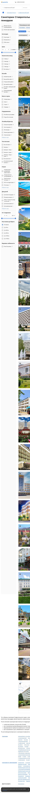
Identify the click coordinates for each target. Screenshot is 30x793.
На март (26, 746)
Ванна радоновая (9, 132)
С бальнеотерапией (23, 741)
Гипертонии (21, 762)
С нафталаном (21, 743)
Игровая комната (9, 197)
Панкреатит (21, 776)
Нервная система (22, 764)
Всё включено (21, 748)
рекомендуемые (23, 35)
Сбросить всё (22, 31)
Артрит (20, 766)
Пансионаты (21, 783)
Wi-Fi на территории (9, 182)
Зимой (19, 756)
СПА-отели (26, 744)
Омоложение (7, 135)
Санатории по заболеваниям (9, 762)
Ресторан (7, 185)
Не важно (6, 224)
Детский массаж (8, 206)
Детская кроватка (9, 203)
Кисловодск (22, 27)
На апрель (20, 746)
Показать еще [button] (5, 137)
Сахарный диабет (22, 777)
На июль (26, 739)
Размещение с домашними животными (7, 171)
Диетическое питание (7, 179)
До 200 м (6, 230)
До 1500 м (6, 238)
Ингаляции (7, 129)
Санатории (5, 736)
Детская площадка (9, 194)
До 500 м (6, 233)
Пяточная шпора (22, 772)
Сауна (6, 104)
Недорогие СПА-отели (23, 751)
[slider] (2, 52)
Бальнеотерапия (9, 124)
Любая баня (8, 99)
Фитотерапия (8, 127)
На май (28, 759)
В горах (24, 756)
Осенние (20, 739)
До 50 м (6, 227)
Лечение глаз (21, 781)
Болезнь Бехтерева (22, 774)
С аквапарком (21, 759)
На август (20, 744)
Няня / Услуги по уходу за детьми (9, 200)
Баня (6, 101)
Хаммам (7, 107)
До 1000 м (6, 235)
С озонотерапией (22, 738)
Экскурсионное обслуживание (8, 175)
